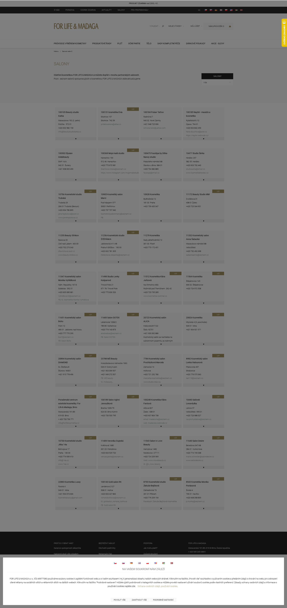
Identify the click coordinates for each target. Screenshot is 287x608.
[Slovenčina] (123, 563)
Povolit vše (119, 600)
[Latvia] (171, 563)
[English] (139, 563)
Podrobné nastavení (163, 600)
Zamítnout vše (139, 600)
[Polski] (147, 563)
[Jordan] (163, 563)
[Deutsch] (131, 563)
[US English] (155, 563)
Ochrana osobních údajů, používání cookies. (158, 586)
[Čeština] (115, 563)
